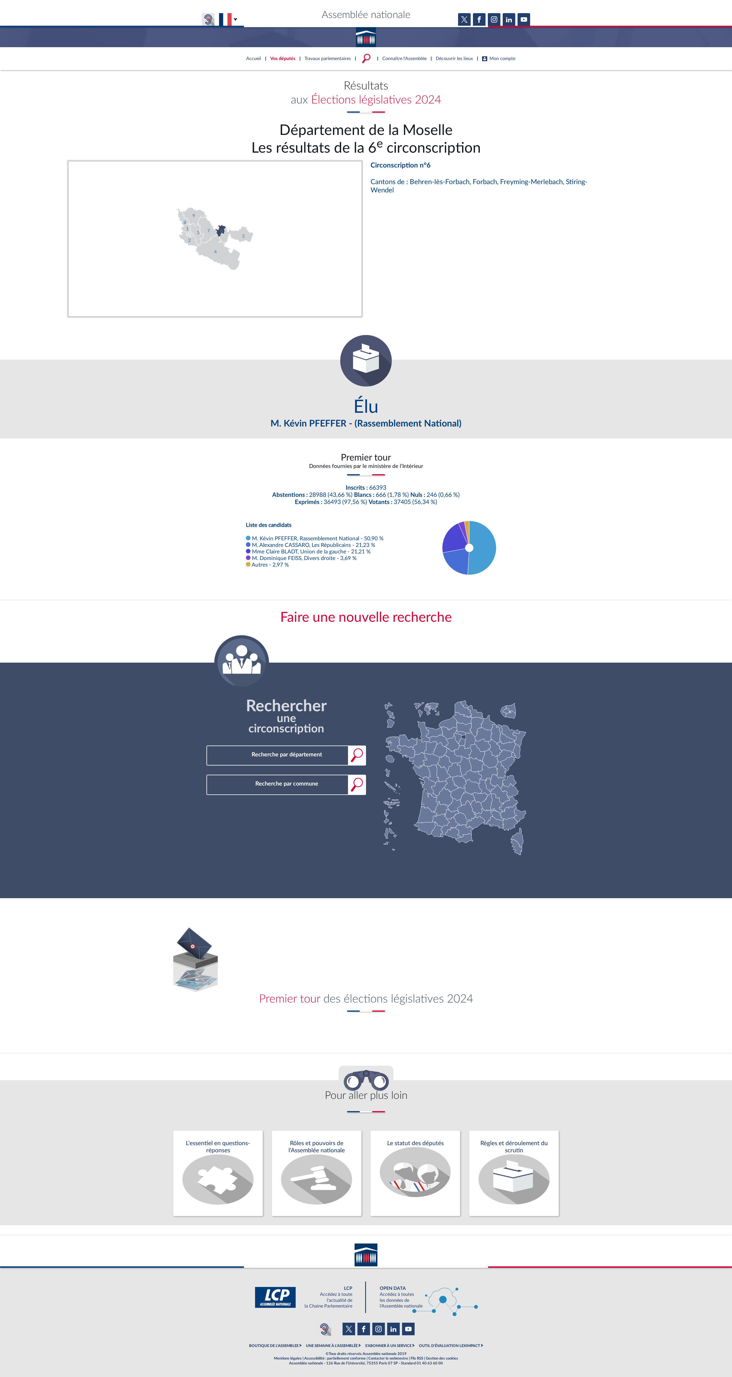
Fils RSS (417, 1358)
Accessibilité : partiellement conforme (335, 1358)
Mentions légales (288, 1358)
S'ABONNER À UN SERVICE (388, 1346)
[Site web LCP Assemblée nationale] (308, 1297)
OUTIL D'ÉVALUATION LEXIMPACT (449, 1346)
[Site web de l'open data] (424, 1297)
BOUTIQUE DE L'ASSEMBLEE (274, 1346)
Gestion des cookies (442, 1358)
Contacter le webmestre (388, 1358)
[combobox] (286, 755)
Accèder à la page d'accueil (366, 35)
